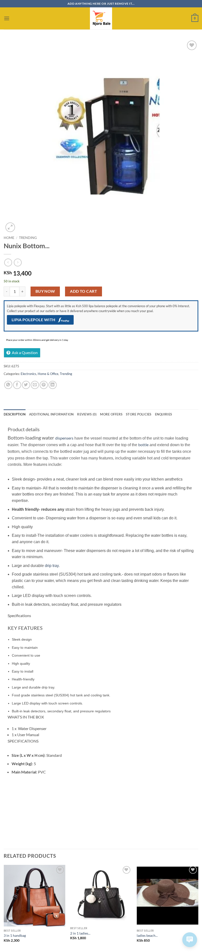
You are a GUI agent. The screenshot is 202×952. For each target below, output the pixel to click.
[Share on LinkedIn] (53, 385)
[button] (7, 18)
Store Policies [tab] (139, 414)
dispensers (64, 438)
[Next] (198, 908)
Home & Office (48, 374)
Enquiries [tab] (163, 414)
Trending (28, 238)
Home (9, 238)
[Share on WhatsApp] (8, 385)
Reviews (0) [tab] (87, 414)
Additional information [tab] (51, 414)
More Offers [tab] (111, 414)
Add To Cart (83, 291)
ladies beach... (147, 935)
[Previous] (4, 908)
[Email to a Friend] (35, 385)
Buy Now (45, 291)
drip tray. (52, 566)
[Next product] (8, 262)
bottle (143, 444)
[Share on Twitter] (26, 385)
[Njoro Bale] (101, 18)
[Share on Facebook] (17, 385)
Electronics (28, 374)
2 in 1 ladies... (80, 933)
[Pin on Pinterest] (44, 385)
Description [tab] (15, 414)
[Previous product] (17, 262)
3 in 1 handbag (15, 935)
